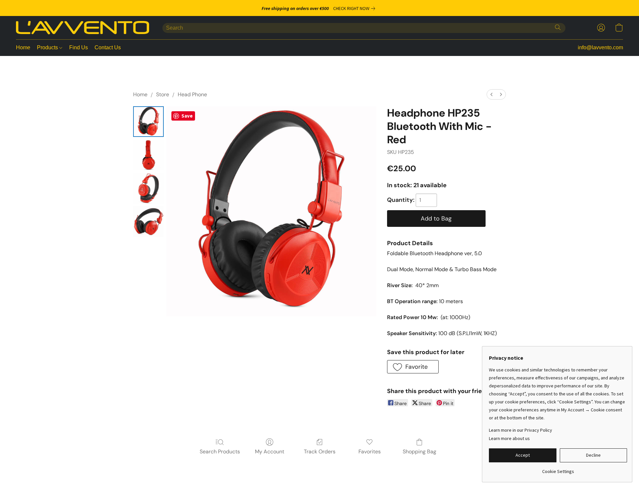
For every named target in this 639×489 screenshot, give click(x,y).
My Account (269, 451)
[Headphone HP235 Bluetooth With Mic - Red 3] (148, 221)
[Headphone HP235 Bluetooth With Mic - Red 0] (148, 121)
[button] (82, 27)
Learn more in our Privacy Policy (520, 430)
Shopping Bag (419, 451)
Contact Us (108, 47)
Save (187, 116)
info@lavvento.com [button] (600, 47)
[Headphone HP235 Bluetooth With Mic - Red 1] (148, 155)
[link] (355, 8)
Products (48, 47)
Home (23, 47)
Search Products (220, 451)
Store (162, 94)
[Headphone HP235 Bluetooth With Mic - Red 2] (148, 188)
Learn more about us (509, 438)
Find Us (78, 47)
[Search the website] (558, 27)
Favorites (369, 451)
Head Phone (192, 94)
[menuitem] (491, 94)
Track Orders (319, 451)
